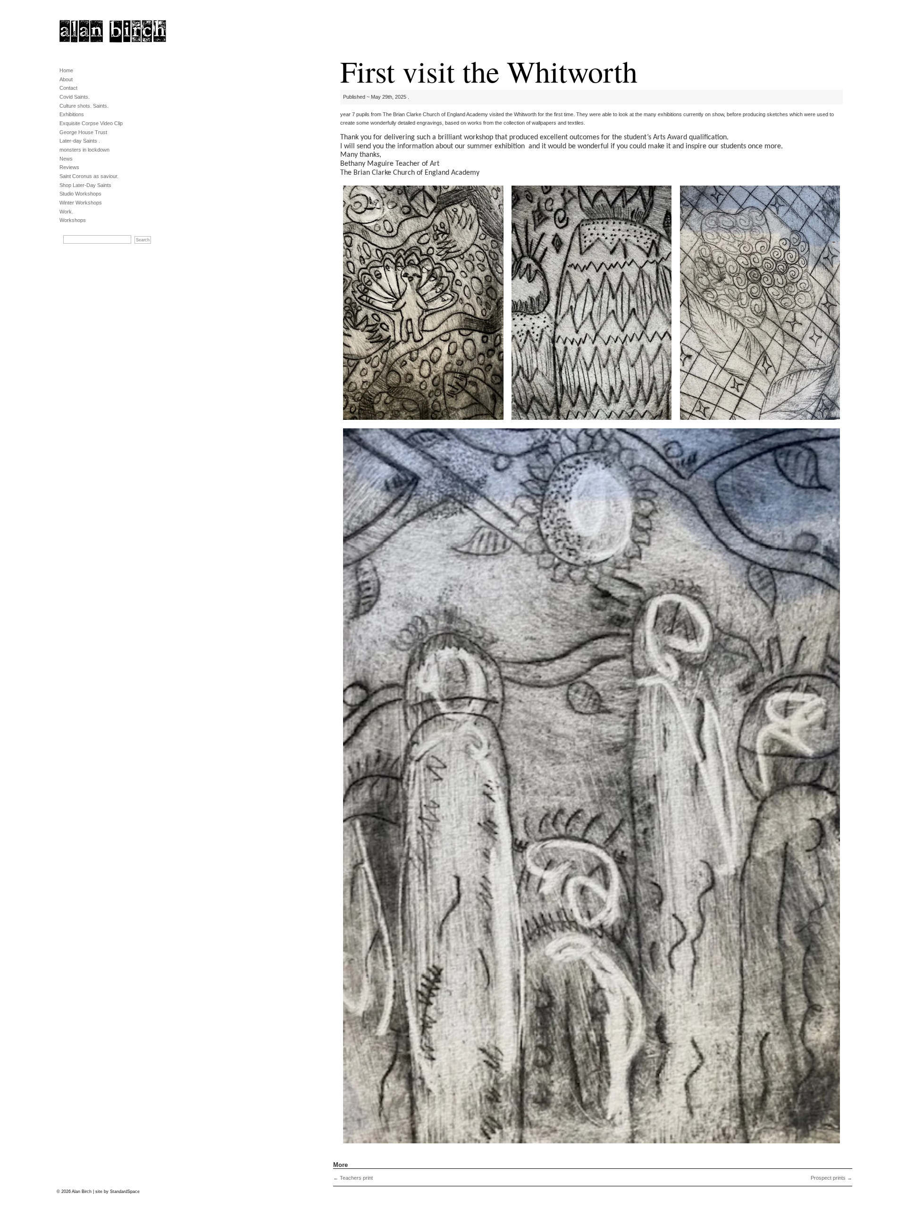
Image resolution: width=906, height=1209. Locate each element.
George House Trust (83, 132)
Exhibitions (71, 114)
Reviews (69, 167)
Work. (66, 211)
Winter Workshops (80, 202)
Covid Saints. (74, 97)
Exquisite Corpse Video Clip (91, 123)
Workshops (72, 220)
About (66, 79)
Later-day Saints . (79, 141)
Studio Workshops (80, 193)
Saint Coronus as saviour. (88, 176)
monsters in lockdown (84, 150)
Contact (68, 88)
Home (66, 70)
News (66, 159)
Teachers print (353, 1178)
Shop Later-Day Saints (85, 185)
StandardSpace (125, 1191)
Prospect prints (831, 1178)
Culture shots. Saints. (84, 106)
